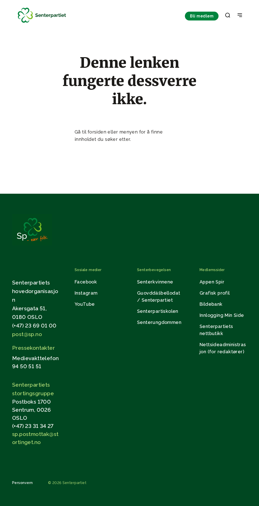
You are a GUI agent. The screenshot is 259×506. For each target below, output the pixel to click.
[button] (228, 16)
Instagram (86, 293)
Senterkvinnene (155, 281)
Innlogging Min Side (222, 315)
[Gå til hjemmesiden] (32, 244)
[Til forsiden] (42, 23)
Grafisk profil (215, 293)
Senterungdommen (159, 322)
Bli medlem (201, 16)
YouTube (85, 304)
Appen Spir (212, 281)
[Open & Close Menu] (240, 15)
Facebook (86, 281)
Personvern (22, 483)
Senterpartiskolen (157, 311)
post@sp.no (27, 334)
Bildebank (211, 304)
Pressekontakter (33, 348)
